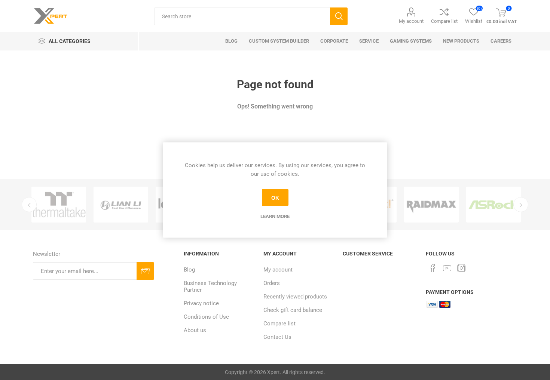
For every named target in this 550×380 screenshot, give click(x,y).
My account (411, 21)
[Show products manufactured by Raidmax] (431, 205)
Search (339, 16)
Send (145, 271)
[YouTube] (447, 268)
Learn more (275, 216)
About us (195, 330)
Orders (271, 283)
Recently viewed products (295, 296)
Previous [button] (29, 204)
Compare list (444, 21)
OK (275, 197)
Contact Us (277, 337)
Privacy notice (201, 303)
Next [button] (520, 204)
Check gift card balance (292, 310)
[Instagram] (461, 268)
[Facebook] (433, 268)
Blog (189, 269)
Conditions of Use (206, 316)
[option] (59, 205)
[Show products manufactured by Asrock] (493, 205)
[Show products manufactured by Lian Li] (121, 205)
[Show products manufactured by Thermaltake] (58, 205)
